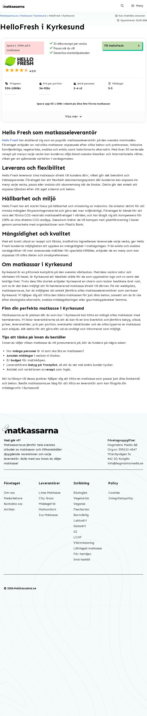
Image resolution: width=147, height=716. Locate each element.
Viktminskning (84, 543)
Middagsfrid (47, 504)
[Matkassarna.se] (13, 6)
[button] (122, 6)
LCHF (78, 537)
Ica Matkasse (48, 515)
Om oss (9, 492)
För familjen (82, 554)
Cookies (114, 492)
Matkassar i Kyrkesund (33, 15)
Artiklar (9, 509)
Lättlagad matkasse (88, 548)
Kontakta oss (13, 504)
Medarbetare (13, 498)
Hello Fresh (10, 140)
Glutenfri (80, 526)
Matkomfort (47, 509)
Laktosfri (80, 520)
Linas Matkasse (49, 492)
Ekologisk (80, 492)
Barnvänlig (81, 515)
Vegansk (79, 504)
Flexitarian (81, 509)
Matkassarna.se (9, 15)
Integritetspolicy (120, 498)
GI (75, 531)
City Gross (46, 498)
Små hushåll (82, 559)
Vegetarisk (81, 498)
